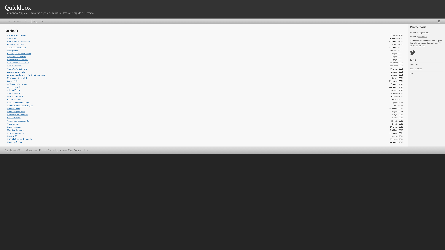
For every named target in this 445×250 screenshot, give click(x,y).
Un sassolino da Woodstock (18, 41)
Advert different (14, 90)
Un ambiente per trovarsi (17, 59)
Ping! (35, 21)
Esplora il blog (416, 69)
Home (7, 21)
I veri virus (11, 38)
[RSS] (439, 21)
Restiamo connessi (15, 96)
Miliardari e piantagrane (17, 84)
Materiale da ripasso (15, 130)
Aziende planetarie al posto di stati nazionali (26, 75)
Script (27, 21)
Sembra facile (12, 81)
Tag (411, 73)
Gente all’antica (14, 118)
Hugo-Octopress (75, 150)
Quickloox (18, 7)
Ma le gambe (12, 50)
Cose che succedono (15, 133)
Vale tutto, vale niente (16, 47)
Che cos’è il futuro (14, 99)
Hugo (61, 150)
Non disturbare (13, 108)
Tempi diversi (13, 124)
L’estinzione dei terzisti (17, 78)
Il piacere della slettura (16, 56)
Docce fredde (12, 136)
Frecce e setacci (13, 87)
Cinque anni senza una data (18, 121)
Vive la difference (14, 66)
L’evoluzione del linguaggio (18, 102)
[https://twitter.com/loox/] (413, 54)
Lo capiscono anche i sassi (18, 63)
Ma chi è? (414, 64)
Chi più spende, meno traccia (19, 53)
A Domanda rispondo (16, 72)
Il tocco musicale (14, 127)
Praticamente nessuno (16, 35)
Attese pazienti (13, 93)
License (42, 150)
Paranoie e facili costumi (17, 115)
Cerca (43, 21)
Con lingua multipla (15, 44)
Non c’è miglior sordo (16, 111)
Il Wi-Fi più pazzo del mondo (19, 139)
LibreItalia (422, 36)
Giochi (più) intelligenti (17, 69)
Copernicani (424, 32)
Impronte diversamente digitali (20, 105)
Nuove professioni (14, 142)
